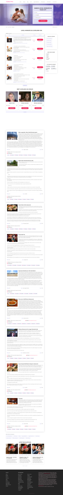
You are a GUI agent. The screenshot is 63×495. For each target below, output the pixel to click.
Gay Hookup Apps (49, 40)
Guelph (47, 57)
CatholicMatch (20, 488)
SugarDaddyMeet (20, 487)
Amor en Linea (29, 474)
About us (7, 476)
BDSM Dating (20, 479)
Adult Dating (20, 476)
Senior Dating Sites (30, 482)
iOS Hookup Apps (49, 42)
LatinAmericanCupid (30, 487)
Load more (25, 85)
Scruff (19, 484)
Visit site (40, 39)
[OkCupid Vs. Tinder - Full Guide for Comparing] (25, 449)
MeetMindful (29, 478)
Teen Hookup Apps (49, 44)
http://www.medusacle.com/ (33, 355)
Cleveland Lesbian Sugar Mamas (48, 69)
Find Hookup (48, 1)
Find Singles (43, 20)
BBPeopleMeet (29, 479)
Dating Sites (19, 475)
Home (20, 1)
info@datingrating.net (47, 473)
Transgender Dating (21, 482)
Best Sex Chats (20, 474)
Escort (31, 1)
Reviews (24, 1)
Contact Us (7, 478)
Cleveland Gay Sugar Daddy (48, 66)
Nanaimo (47, 59)
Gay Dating (28, 484)
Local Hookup (54, 1)
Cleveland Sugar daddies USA (53, 68)
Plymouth (47, 53)
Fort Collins (48, 58)
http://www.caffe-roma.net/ (32, 320)
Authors (7, 480)
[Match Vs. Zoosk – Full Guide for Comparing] (12, 449)
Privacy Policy (8, 482)
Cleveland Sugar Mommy (53, 66)
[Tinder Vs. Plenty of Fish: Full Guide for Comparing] (38, 449)
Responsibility (8, 483)
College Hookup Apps (49, 46)
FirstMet (28, 475)
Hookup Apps (43, 1)
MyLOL (19, 483)
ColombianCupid (29, 476)
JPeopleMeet (29, 480)
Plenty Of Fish (29, 483)
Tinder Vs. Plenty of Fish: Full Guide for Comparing (38, 457)
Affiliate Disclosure (8, 484)
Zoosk (28, 488)
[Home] (9, 1)
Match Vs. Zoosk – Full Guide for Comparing (11, 457)
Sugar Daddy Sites (36, 1)
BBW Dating (19, 478)
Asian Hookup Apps (49, 38)
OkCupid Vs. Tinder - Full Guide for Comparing (24, 457)
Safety (6, 479)
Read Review (40, 41)
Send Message (12, 108)
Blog (27, 1)
